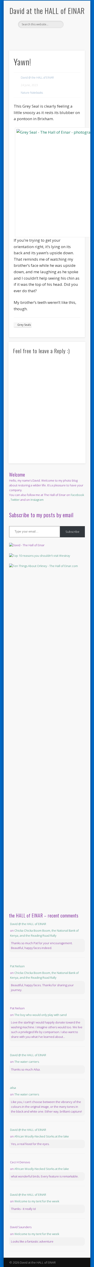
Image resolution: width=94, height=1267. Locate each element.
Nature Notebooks (32, 93)
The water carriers (26, 1062)
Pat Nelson (17, 966)
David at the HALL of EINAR (47, 10)
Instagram (37, 500)
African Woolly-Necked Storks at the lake (41, 1136)
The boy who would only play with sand (40, 1015)
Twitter (51, 36)
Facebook (41, 36)
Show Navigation (73, 41)
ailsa (13, 1088)
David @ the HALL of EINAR (37, 78)
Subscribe (72, 532)
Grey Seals (24, 325)
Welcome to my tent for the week (36, 1201)
